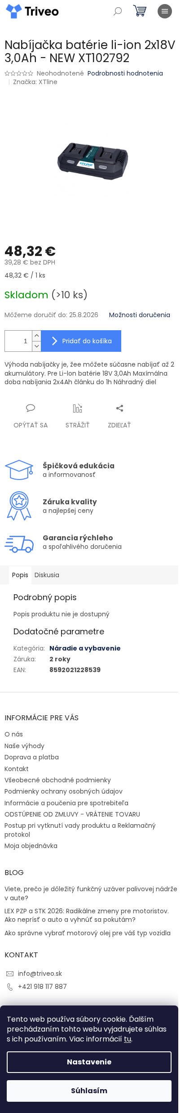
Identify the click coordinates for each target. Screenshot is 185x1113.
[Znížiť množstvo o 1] (36, 346)
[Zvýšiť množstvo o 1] (36, 336)
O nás (13, 734)
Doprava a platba (31, 757)
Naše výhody (24, 745)
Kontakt (16, 768)
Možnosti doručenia (139, 315)
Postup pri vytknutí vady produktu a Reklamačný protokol (80, 830)
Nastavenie (89, 1062)
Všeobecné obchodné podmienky (57, 780)
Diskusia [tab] (47, 574)
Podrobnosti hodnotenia (125, 73)
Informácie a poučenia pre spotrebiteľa (66, 803)
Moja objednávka (30, 845)
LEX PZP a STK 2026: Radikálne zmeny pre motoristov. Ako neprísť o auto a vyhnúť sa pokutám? (86, 915)
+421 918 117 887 (42, 986)
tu (127, 1039)
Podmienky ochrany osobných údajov (63, 791)
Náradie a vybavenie (85, 648)
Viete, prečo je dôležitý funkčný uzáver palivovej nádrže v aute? (90, 893)
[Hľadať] (118, 11)
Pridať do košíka (87, 341)
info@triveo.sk (40, 973)
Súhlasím (89, 1091)
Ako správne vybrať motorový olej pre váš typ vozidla (87, 933)
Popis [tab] (20, 574)
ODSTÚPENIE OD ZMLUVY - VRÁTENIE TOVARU (72, 814)
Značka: (35, 81)
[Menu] (165, 11)
